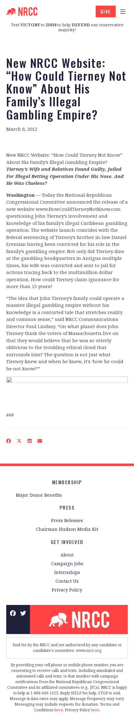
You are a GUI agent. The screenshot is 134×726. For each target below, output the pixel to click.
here (59, 710)
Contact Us (67, 581)
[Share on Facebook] (8, 440)
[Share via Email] (40, 440)
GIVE (105, 11)
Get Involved (67, 541)
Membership (67, 482)
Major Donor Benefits (39, 495)
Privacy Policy (67, 590)
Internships (67, 572)
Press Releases (67, 520)
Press (67, 507)
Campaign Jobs (67, 563)
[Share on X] (19, 440)
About (67, 555)
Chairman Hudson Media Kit (67, 529)
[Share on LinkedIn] (29, 440)
